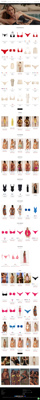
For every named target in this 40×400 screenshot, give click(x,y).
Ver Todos (20, 136)
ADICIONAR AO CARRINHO (5, 55)
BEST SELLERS (9, 1)
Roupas (21, 1)
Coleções (13, 1)
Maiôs (25, 1)
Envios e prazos (2, 394)
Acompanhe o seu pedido (3, 392)
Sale (27, 1)
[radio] (2, 56)
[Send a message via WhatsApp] (38, 398)
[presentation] (22, 299)
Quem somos (2, 390)
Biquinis (17, 1)
